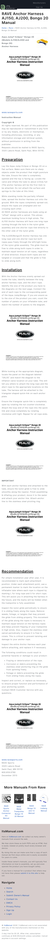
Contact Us (12, 899)
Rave (11, 28)
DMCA (9, 903)
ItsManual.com (15, 837)
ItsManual (8, 925)
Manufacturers (39, 3)
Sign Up (39, 7)
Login (9, 914)
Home (4, 28)
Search (9, 892)
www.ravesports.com (12, 112)
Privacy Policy (13, 906)
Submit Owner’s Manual (17, 895)
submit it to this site (29, 873)
